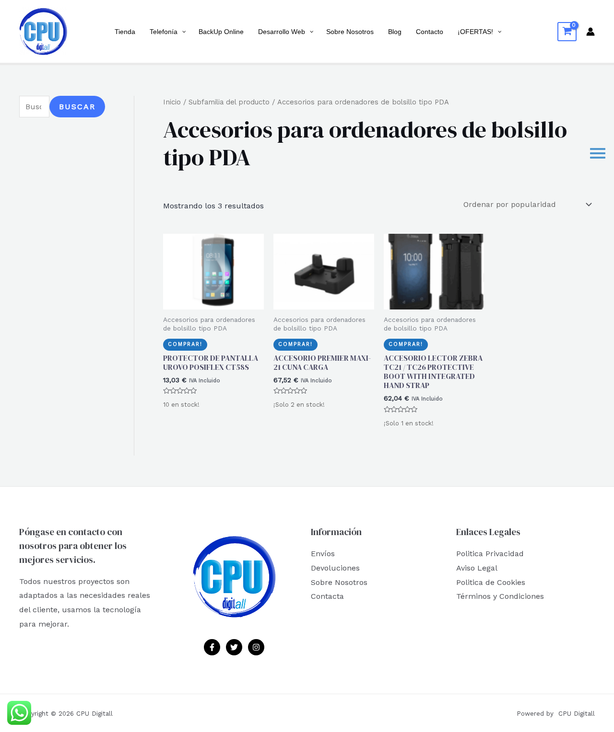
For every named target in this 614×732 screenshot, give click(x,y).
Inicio (172, 102)
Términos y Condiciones (500, 596)
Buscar (77, 106)
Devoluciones (335, 567)
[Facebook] (212, 647)
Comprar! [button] (185, 344)
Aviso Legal (476, 567)
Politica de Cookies (490, 582)
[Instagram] (256, 647)
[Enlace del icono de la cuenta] (590, 31)
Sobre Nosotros (339, 582)
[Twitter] (234, 647)
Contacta (327, 596)
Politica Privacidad (490, 553)
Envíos (323, 553)
